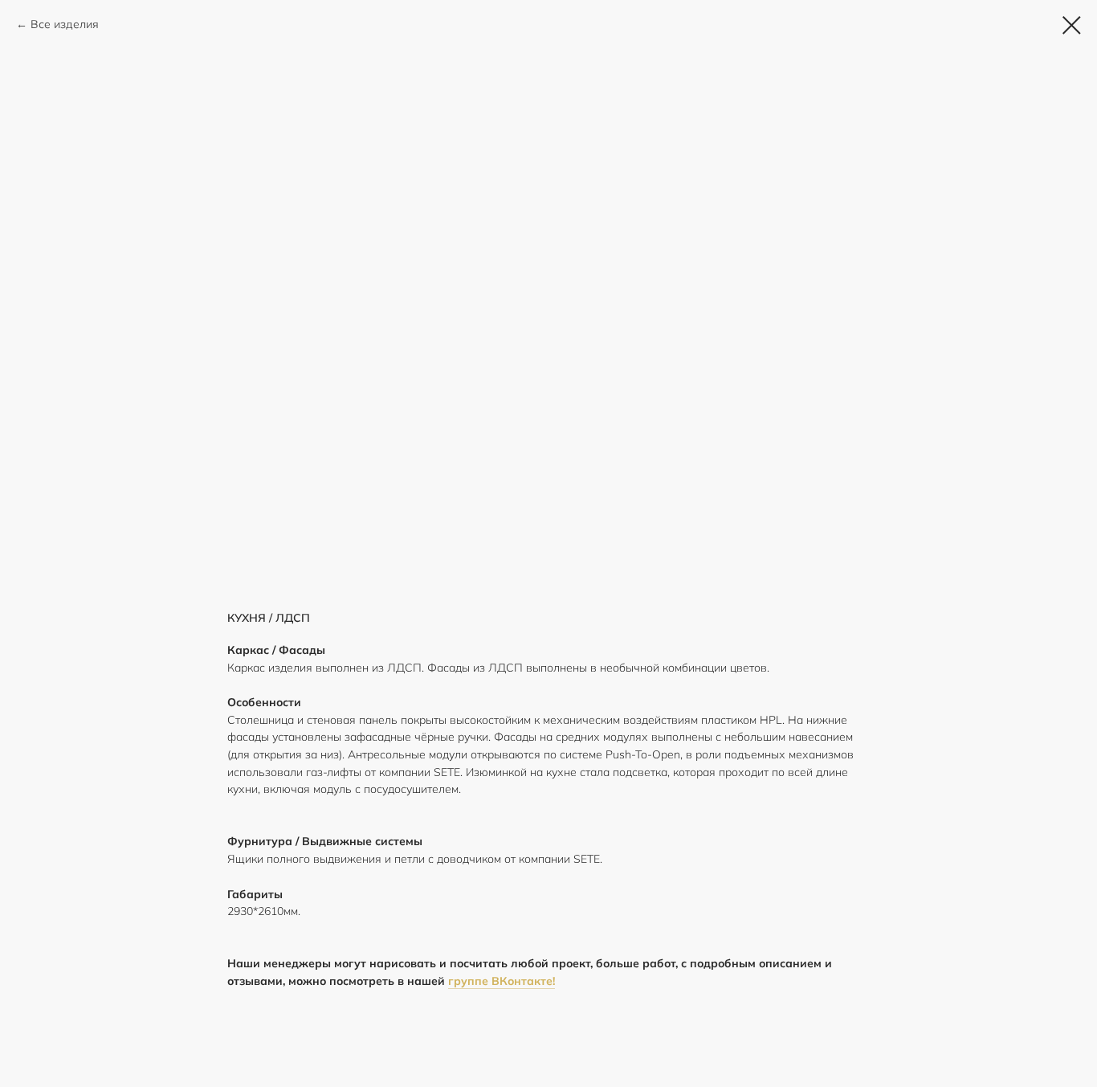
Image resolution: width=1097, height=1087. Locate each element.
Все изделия (65, 24)
